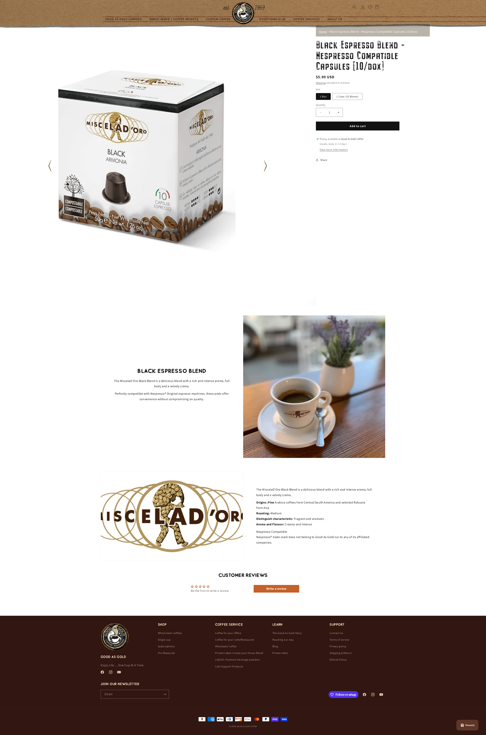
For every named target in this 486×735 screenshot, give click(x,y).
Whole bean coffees (170, 633)
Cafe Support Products (229, 666)
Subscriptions (166, 646)
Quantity (320, 105)
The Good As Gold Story (287, 633)
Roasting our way (283, 639)
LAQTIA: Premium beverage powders (237, 659)
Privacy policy (338, 646)
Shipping (321, 82)
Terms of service (339, 639)
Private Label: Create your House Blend (239, 653)
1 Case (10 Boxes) (347, 96)
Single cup (164, 639)
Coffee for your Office (228, 633)
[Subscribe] (164, 694)
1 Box (323, 96)
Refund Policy (338, 659)
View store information (334, 149)
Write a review (276, 589)
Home (323, 32)
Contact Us (336, 633)
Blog (275, 646)
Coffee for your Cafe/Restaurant (234, 639)
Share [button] (323, 159)
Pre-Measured (166, 653)
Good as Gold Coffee (247, 726)
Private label (280, 653)
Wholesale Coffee (226, 646)
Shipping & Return (341, 653)
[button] (125, 19)
